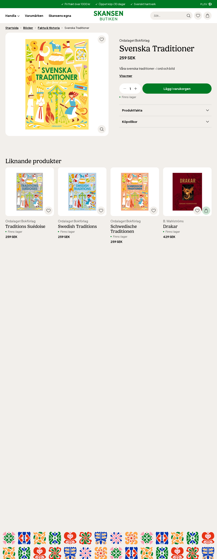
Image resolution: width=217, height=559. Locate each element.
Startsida (11, 28)
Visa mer (125, 76)
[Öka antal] (135, 88)
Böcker (28, 28)
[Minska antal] (124, 88)
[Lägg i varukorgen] (206, 211)
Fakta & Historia (49, 28)
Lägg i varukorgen (177, 89)
